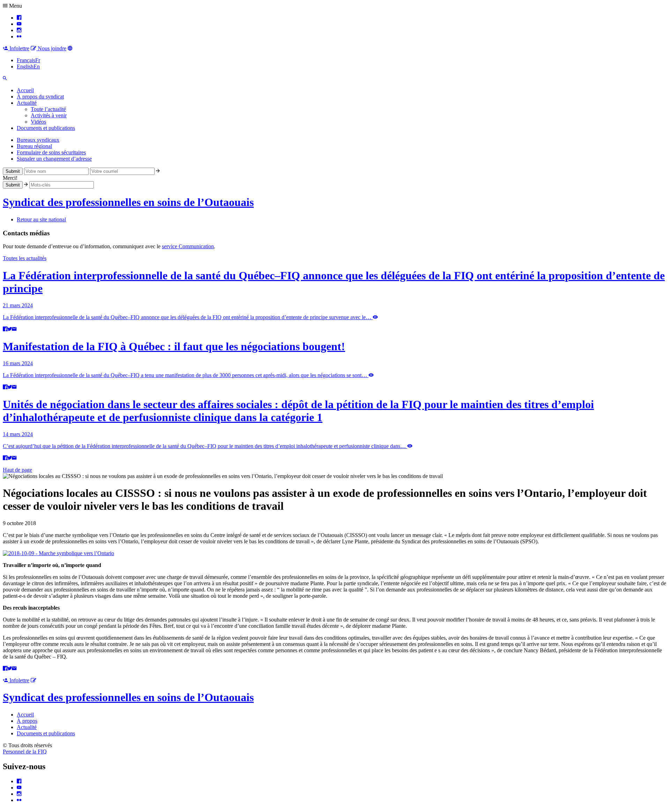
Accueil (25, 90)
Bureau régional (34, 146)
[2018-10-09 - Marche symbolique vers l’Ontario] (58, 553)
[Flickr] (19, 36)
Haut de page (17, 470)
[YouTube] (19, 24)
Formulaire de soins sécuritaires (51, 152)
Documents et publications (46, 128)
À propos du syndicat (40, 97)
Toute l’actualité (48, 109)
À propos (27, 721)
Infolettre (18, 48)
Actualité (27, 103)
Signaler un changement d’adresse (54, 159)
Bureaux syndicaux (38, 140)
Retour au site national (41, 219)
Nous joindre (51, 48)
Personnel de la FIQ (25, 752)
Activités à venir (49, 115)
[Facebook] (19, 18)
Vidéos (38, 122)
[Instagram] (19, 30)
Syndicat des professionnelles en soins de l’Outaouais (128, 202)
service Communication (188, 246)
